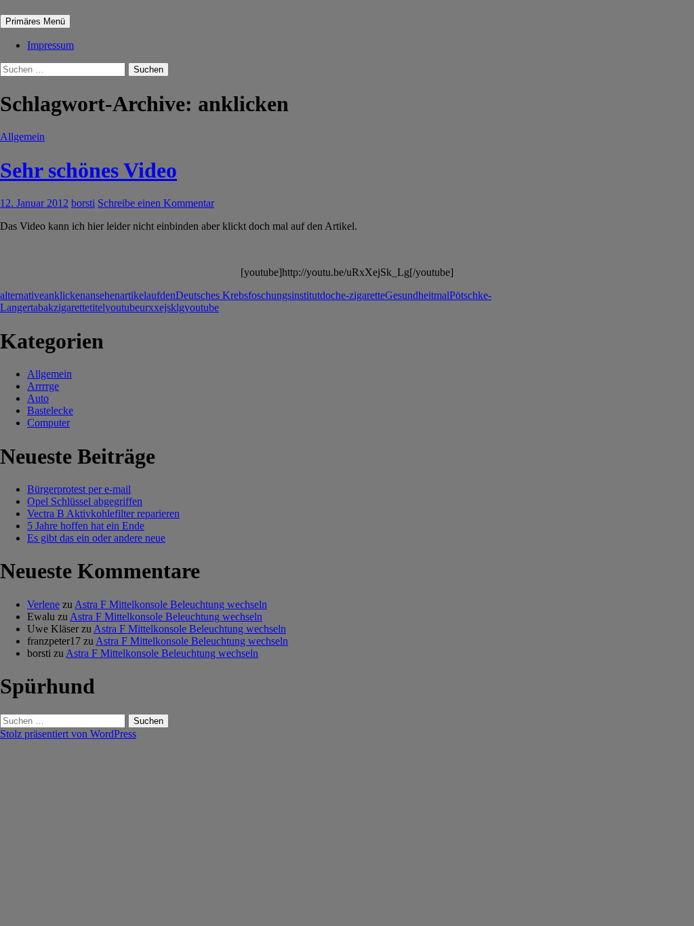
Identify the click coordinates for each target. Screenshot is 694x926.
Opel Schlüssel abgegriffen (84, 501)
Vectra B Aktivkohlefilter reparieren (103, 513)
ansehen (102, 295)
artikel (133, 295)
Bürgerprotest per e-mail (79, 489)
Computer (48, 422)
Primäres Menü (35, 21)
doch (330, 295)
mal (441, 295)
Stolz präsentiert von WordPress (68, 734)
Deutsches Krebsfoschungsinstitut (248, 295)
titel (97, 307)
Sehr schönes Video (88, 170)
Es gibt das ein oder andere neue (96, 538)
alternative (22, 295)
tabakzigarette (59, 307)
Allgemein (22, 136)
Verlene (43, 604)
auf (153, 295)
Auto (38, 398)
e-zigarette (363, 295)
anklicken (64, 295)
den (168, 295)
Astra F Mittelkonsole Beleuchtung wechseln (171, 604)
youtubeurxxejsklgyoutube (162, 307)
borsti (83, 203)
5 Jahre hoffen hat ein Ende (85, 525)
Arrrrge (43, 386)
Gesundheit (409, 295)
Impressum (50, 45)
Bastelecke (50, 410)
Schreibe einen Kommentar (156, 203)
